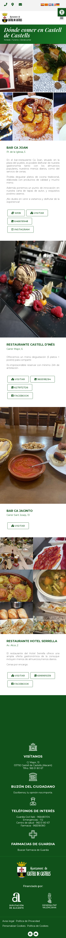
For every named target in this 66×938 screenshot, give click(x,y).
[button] (61, 17)
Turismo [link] (15, 40)
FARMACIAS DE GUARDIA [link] (33, 844)
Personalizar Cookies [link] (13, 925)
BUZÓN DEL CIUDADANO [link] (33, 787)
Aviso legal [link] (8, 921)
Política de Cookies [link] (37, 925)
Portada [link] (7, 40)
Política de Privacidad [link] (28, 921)
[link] (62, 12)
